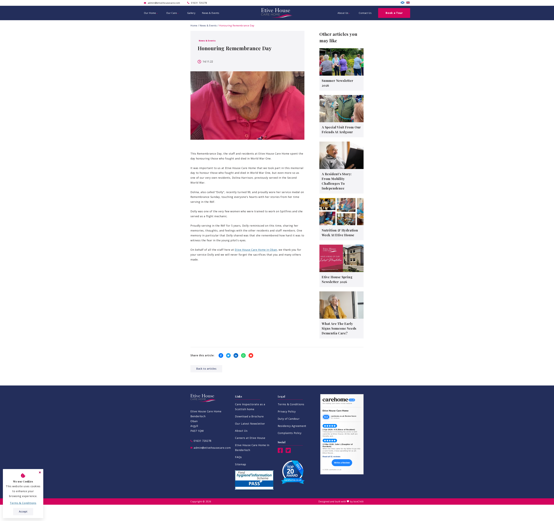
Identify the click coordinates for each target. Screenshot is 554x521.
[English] (408, 2)
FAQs (238, 457)
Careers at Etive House (250, 438)
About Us (241, 430)
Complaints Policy (290, 433)
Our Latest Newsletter (250, 423)
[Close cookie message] (39, 472)
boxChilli (358, 501)
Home (193, 25)
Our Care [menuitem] (171, 13)
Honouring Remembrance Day (236, 25)
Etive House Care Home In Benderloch (252, 447)
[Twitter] (288, 452)
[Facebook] (280, 452)
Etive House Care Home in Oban (256, 249)
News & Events (208, 25)
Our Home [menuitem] (150, 13)
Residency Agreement (292, 426)
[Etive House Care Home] (277, 13)
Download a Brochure (249, 416)
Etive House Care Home (335, 410)
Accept (23, 511)
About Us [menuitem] (343, 13)
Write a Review (342, 462)
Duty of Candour (289, 418)
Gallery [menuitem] (191, 13)
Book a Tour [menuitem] (394, 13)
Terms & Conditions (291, 404)
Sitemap (240, 464)
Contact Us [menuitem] (365, 13)
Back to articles (206, 368)
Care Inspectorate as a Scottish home (250, 407)
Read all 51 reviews (331, 457)
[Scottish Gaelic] (402, 2)
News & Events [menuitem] (210, 13)
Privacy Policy (287, 411)
